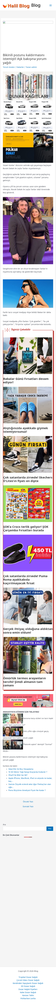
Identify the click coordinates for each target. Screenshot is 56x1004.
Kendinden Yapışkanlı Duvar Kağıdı (28, 983)
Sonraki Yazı (28, 807)
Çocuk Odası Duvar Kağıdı (28, 980)
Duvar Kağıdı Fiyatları (28, 989)
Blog (36, 5)
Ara (4, 824)
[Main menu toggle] (50, 5)
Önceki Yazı (28, 802)
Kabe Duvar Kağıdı (28, 992)
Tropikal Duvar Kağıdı (28, 977)
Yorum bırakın (9, 67)
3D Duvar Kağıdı (28, 986)
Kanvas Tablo (28, 995)
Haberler (20, 67)
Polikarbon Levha (28, 998)
